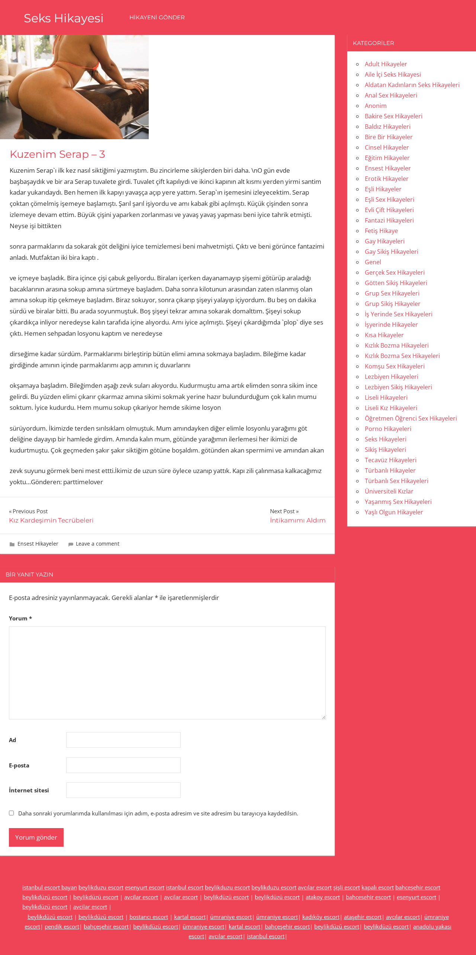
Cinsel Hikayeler (387, 147)
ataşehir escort (363, 916)
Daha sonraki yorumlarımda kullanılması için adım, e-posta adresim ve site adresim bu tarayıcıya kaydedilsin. (158, 813)
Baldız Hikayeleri (388, 126)
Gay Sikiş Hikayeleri (391, 251)
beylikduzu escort (100, 887)
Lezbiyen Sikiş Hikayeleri (398, 387)
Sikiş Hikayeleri (385, 449)
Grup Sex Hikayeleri (392, 293)
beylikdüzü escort (44, 897)
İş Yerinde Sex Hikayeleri (398, 314)
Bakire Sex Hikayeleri (393, 116)
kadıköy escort (321, 916)
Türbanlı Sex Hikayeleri (396, 481)
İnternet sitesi (29, 790)
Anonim (376, 106)
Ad (12, 740)
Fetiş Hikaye (381, 231)
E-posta (19, 765)
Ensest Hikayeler (37, 543)
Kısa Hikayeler (384, 335)
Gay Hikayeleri (385, 241)
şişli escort (346, 887)
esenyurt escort (144, 887)
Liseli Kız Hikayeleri (391, 408)
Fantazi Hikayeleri (389, 220)
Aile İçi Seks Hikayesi (393, 74)
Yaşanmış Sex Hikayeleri (398, 502)
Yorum (20, 618)
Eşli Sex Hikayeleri (389, 199)
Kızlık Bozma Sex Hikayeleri (402, 356)
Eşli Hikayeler (383, 189)
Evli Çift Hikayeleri (389, 210)
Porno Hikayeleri (388, 429)
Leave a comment (97, 543)
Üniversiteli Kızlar (389, 491)
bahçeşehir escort (106, 926)
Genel (373, 262)
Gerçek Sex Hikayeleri (395, 272)
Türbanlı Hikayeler (390, 470)
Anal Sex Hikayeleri (391, 95)
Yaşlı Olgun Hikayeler (394, 512)
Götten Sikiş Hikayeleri (396, 283)
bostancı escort (148, 916)
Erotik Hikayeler (387, 179)
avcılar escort (315, 887)
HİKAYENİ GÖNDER (157, 17)
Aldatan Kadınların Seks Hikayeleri (412, 85)
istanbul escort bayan (49, 887)
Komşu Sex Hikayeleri (395, 366)
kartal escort (190, 916)
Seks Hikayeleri (385, 439)
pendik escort (62, 926)
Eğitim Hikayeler (387, 158)
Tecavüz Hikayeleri (390, 460)
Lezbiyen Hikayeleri (391, 377)
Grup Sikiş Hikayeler (393, 304)
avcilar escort (141, 897)
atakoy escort (323, 897)
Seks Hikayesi (64, 18)
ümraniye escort (231, 916)
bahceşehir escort (417, 887)
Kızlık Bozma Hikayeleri (397, 345)
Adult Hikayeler (386, 64)
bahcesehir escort (368, 897)
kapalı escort (377, 887)
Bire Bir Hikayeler (389, 137)
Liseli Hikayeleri (386, 397)
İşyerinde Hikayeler (391, 324)
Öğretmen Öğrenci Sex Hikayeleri (411, 418)
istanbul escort (184, 887)
